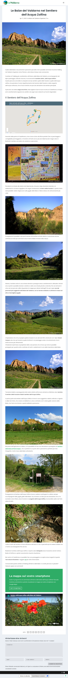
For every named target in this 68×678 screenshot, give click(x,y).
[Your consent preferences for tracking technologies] (65, 675)
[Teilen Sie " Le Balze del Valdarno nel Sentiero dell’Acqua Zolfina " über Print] (44, 632)
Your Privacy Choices (38, 676)
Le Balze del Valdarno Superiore (36, 18)
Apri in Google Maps (15, 588)
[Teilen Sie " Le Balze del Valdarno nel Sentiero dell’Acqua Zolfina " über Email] (41, 632)
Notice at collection (25, 676)
